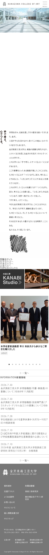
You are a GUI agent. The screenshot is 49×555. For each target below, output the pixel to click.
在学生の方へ (6, 261)
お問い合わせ (9, 502)
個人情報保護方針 (11, 513)
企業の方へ (5, 266)
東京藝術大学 (20, 540)
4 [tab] (19, 364)
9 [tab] (36, 364)
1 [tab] (9, 364)
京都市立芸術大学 (21, 542)
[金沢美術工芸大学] (21, 5)
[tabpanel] (24, 329)
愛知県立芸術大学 (36, 540)
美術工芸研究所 (31, 491)
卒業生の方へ (6, 264)
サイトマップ (9, 519)
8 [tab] (33, 364)
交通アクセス (9, 491)
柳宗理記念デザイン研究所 (34, 498)
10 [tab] (40, 364)
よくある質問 (9, 497)
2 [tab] (13, 364)
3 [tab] (16, 364)
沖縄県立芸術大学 (36, 542)
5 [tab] (23, 364)
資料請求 (8, 486)
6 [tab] (26, 364)
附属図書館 (30, 486)
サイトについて (10, 508)
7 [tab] (30, 364)
